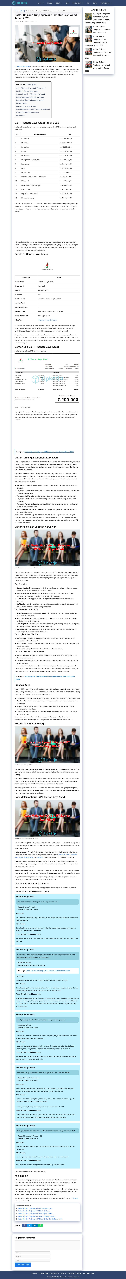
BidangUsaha (28, 857)
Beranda (34, 1273)
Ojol (39, 3)
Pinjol (49, 3)
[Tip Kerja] (19, 3)
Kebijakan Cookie (89, 1273)
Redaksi (63, 1273)
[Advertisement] (47, 227)
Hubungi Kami (54, 1273)
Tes (88, 3)
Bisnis (95, 3)
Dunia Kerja (77, 3)
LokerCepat (19, 857)
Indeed (68, 855)
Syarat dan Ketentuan (74, 1273)
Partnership (105, 3)
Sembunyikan (31, 84)
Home (17, 11)
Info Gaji (22, 11)
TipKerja (75, 1198)
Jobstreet (61, 855)
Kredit (58, 3)
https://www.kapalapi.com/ (47, 320)
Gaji (67, 3)
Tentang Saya (43, 1273)
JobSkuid (40, 857)
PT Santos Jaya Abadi (22, 66)
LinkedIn (74, 855)
